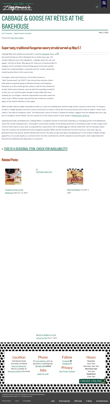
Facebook (66, 361)
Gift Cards (78, 401)
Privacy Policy (6, 401)
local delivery (41, 361)
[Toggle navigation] (97, 7)
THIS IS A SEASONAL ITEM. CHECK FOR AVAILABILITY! (35, 148)
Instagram (66, 363)
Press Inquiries (64, 401)
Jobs (53, 401)
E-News (89, 401)
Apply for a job (43, 374)
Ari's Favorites (7, 33)
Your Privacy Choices (67, 371)
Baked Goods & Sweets (23, 33)
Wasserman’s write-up (80, 115)
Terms (17, 401)
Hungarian (46, 54)
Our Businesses (102, 401)
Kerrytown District (15, 371)
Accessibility (27, 401)
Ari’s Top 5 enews (17, 38)
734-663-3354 (40, 366)
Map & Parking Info (19, 366)
